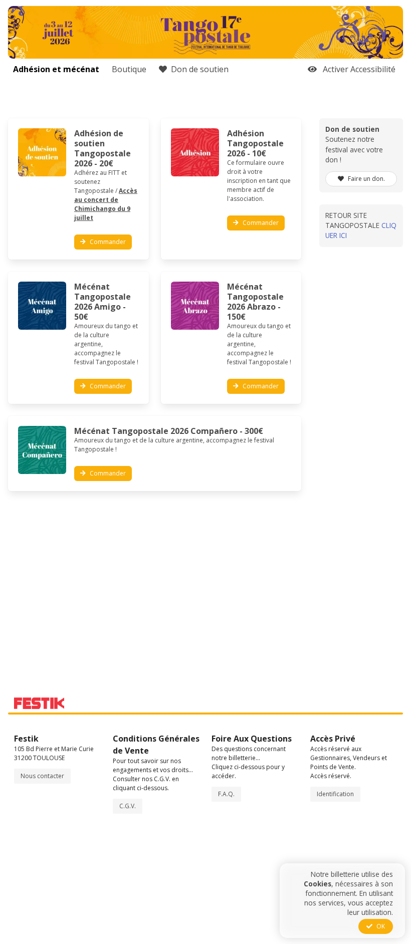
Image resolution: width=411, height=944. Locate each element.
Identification (335, 794)
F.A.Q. (226, 794)
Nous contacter (42, 776)
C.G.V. (127, 806)
